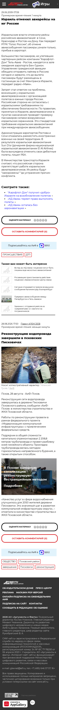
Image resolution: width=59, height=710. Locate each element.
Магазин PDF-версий (29, 592)
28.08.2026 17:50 (9, 323)
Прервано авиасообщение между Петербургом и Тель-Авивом (30, 298)
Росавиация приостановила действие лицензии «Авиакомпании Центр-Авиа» (33, 278)
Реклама (8, 592)
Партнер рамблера (28, 695)
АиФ (11, 388)
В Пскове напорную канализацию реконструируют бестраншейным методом (25, 473)
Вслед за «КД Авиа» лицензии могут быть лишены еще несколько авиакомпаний (33, 269)
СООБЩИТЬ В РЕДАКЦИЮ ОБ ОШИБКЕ (25, 607)
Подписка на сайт (14, 603)
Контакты (35, 603)
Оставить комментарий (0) (29, 231)
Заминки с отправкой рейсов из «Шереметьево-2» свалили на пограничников (29, 308)
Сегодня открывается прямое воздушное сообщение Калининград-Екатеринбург (33, 288)
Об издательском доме (17, 588)
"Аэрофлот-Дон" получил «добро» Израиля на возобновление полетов (27, 194)
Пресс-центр (44, 588)
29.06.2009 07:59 (10, 12)
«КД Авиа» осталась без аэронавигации (21, 207)
